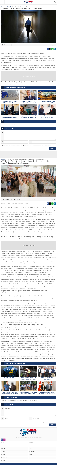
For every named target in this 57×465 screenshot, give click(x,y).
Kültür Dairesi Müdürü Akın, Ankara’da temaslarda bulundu (47, 393)
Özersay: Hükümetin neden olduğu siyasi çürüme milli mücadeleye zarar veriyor (28, 394)
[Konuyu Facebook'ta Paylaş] (48, 49)
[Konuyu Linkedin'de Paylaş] (55, 49)
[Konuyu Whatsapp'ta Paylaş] (52, 49)
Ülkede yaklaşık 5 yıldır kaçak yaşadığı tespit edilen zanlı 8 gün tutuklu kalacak (10, 394)
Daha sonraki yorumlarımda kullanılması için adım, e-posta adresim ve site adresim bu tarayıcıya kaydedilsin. (26, 145)
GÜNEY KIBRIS (8, 6)
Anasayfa (3, 6)
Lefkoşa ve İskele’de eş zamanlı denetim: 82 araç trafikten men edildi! (28, 379)
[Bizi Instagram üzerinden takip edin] (4, 440)
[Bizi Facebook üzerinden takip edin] (2, 440)
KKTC (6, 159)
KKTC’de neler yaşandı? (10, 377)
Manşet (7, 199)
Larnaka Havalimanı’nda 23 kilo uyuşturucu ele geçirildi (47, 102)
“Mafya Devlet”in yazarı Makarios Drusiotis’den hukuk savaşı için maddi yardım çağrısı (28, 117)
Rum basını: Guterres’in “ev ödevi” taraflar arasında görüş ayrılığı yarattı (10, 117)
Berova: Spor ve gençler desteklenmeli (47, 378)
